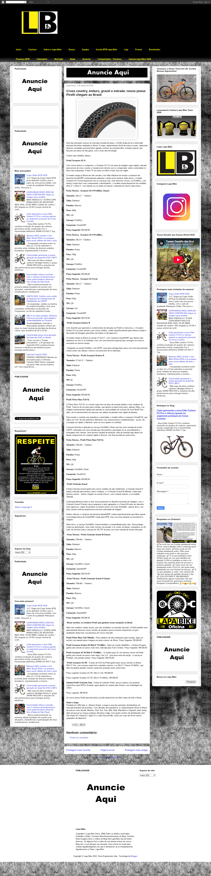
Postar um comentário (79, 738)
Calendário (42, 59)
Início (18, 50)
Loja (126, 50)
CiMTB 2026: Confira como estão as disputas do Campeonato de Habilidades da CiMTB (42, 298)
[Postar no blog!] (75, 724)
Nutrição (58, 59)
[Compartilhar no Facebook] (81, 724)
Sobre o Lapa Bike (52, 50)
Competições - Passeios (110, 59)
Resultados (154, 50)
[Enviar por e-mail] (73, 724)
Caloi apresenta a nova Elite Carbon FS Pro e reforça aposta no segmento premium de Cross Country (41, 217)
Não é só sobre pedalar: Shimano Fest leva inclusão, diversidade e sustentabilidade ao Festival (42, 318)
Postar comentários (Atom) (110, 757)
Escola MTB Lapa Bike (106, 50)
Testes (71, 50)
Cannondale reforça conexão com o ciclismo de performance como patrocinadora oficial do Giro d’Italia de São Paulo (41, 278)
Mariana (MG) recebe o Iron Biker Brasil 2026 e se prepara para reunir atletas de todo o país (42, 238)
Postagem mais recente (78, 750)
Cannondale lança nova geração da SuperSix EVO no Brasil (41, 336)
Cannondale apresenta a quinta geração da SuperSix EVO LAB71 (42, 256)
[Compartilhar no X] (78, 724)
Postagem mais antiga (136, 750)
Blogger (134, 856)
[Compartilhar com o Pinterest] (84, 724)
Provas (138, 50)
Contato (32, 50)
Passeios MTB (23, 59)
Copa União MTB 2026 (37, 175)
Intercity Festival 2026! (37, 354)
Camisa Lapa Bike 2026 (140, 59)
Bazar (72, 59)
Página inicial (108, 750)
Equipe (85, 50)
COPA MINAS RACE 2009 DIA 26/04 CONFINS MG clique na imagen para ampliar (40, 194)
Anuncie (86, 59)
